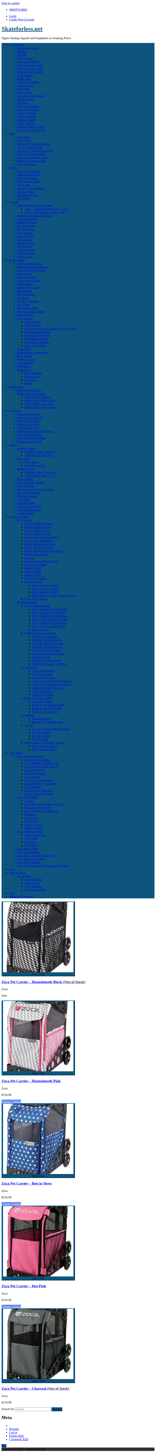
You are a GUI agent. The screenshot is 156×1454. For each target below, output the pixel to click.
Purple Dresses (26, 243)
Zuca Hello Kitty (34, 770)
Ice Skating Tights (27, 48)
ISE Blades (23, 198)
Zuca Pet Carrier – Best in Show (27, 1183)
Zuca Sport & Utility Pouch (40, 766)
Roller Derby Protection (31, 393)
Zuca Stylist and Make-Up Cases (44, 804)
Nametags (30, 814)
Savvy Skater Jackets (44, 746)
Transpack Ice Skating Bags (33, 143)
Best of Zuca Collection (38, 780)
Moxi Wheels (32, 325)
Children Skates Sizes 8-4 (39, 451)
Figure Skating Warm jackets (41, 537)
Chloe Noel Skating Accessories (51, 684)
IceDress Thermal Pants (46, 650)
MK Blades (24, 184)
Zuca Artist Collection (30, 831)
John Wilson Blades (29, 181)
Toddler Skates (26, 513)
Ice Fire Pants (40, 739)
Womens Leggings (35, 578)
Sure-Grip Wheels (35, 345)
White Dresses (25, 253)
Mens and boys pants (44, 592)
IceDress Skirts (41, 657)
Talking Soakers (26, 113)
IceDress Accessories (44, 636)
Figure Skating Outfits (37, 533)
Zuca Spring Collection (38, 790)
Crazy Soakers (33, 886)
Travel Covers (32, 824)
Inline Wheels (25, 315)
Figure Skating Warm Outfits (41, 561)
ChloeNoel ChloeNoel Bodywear (52, 681)
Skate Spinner (25, 75)
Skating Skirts (32, 575)
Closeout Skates (26, 503)
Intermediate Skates (28, 492)
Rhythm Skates (26, 294)
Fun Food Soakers (28, 109)
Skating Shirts (32, 571)
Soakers (21, 51)
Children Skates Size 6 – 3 (40, 472)
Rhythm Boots (33, 373)
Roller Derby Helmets (37, 397)
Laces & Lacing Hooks (31, 96)
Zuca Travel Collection (30, 859)
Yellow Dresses (26, 249)
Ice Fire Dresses (26, 226)
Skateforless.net (22, 28)
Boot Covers (24, 92)
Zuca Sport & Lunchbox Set (41, 763)
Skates (13, 445)
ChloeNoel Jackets (43, 670)
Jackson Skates (26, 448)
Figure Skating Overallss (39, 547)
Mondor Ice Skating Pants (47, 722)
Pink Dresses (24, 239)
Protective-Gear (26, 359)
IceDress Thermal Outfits (47, 640)
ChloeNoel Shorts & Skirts (48, 687)
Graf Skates (24, 499)
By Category (24, 520)
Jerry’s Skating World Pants (48, 612)
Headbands (23, 89)
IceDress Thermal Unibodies (49, 664)
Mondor (29, 715)
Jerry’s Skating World (37, 605)
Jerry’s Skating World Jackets (49, 609)
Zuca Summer (32, 787)
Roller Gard (24, 78)
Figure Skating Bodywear (39, 544)
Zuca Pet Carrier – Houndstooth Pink (31, 1081)
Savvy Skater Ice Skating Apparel (44, 742)
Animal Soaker (33, 879)
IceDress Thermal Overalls (48, 653)
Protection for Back (28, 424)
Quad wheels (25, 318)
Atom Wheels (32, 321)
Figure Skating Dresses (38, 523)
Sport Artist (31, 845)
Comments (18, 1439)
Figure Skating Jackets (37, 527)
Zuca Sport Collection (30, 756)
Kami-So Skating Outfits (47, 708)
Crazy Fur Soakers (28, 106)
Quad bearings (25, 362)
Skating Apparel (19, 516)
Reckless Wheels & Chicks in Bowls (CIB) (50, 328)
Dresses (13, 202)
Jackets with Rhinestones (39, 540)
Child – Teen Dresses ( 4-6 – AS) (44, 212)
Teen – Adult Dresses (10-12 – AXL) (46, 208)
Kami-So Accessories (45, 711)
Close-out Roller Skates (31, 311)
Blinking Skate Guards (30, 126)
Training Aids (25, 85)
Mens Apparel (40, 629)
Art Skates (23, 297)
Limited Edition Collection (40, 783)
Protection (15, 410)
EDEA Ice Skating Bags (31, 154)
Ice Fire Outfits (41, 735)
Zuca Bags (15, 752)
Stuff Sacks (31, 821)
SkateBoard (24, 366)
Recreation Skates (27, 308)
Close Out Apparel (35, 598)
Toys (12, 869)
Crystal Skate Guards (29, 72)
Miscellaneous (25, 99)
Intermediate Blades (29, 174)
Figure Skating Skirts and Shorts (43, 551)
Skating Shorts (33, 568)
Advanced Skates (27, 496)
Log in (13, 1432)
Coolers (29, 800)
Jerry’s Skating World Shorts (49, 622)
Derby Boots (32, 376)
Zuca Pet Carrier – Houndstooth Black (43, 982)
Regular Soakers (27, 119)
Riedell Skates (25, 468)
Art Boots (30, 380)
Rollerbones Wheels (36, 342)
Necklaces (23, 102)
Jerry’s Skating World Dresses (35, 205)
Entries (16, 1435)
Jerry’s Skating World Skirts (48, 626)
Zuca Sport (23, 137)
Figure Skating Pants (36, 530)
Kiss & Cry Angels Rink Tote (34, 150)
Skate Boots (24, 369)
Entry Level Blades (28, 171)
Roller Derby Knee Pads (39, 403)
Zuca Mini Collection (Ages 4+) (36, 855)
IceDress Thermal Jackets (47, 646)
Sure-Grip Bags (26, 164)
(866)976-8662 (18, 9)
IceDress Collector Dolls (46, 660)
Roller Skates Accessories (32, 352)
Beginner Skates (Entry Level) (35, 489)
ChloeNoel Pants (42, 674)
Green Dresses (25, 236)
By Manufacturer (27, 602)
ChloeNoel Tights (42, 694)
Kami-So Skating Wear (38, 698)
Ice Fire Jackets (41, 732)
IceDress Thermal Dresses (47, 643)
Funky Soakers (26, 123)
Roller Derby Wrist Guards (40, 407)
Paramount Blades (28, 195)
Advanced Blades (27, 178)
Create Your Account (21, 19)
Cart (11, 893)
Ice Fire (28, 725)
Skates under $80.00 (29, 506)
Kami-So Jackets (42, 701)
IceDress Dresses (27, 219)
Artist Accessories (35, 835)
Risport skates (25, 479)
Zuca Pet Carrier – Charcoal (35, 1389)
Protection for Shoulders (31, 438)
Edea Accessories (34, 465)
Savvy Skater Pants (43, 749)
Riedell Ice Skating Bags (31, 161)
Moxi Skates (24, 291)
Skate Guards (25, 58)
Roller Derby (17, 386)
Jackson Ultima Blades (30, 188)
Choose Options (11, 1101)
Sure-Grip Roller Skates (31, 270)
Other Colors (24, 256)
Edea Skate (23, 458)
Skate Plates (24, 349)
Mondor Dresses (27, 222)
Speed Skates (25, 284)
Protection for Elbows (30, 417)
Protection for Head (28, 421)
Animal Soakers (26, 116)
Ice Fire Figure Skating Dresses (51, 729)
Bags (12, 133)
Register (14, 1429)
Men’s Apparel (33, 581)
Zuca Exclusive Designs (38, 794)
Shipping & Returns (21, 896)
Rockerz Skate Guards (30, 68)
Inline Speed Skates (28, 280)
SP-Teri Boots (25, 486)
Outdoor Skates (26, 277)
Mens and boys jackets (45, 585)
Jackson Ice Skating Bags (32, 157)
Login (12, 16)
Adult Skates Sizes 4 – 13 (39, 475)
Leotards (29, 557)
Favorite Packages (28, 301)
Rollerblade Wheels (36, 338)
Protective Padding (28, 82)
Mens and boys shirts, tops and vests (54, 595)
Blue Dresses (25, 232)
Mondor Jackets (41, 718)
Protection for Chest (29, 414)
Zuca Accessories (27, 797)
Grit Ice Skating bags (29, 147)
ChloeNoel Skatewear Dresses (35, 215)
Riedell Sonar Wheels (37, 335)
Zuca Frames (32, 776)
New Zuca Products (29, 852)
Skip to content (11, 3)
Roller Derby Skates (29, 287)
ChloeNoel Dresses (43, 677)
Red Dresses (24, 246)
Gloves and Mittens (28, 61)
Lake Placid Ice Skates (30, 482)
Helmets (22, 54)
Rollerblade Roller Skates (32, 267)
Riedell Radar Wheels (37, 332)
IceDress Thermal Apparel (40, 633)
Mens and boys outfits (45, 588)
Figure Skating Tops (36, 554)
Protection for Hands (29, 441)
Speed (28, 383)
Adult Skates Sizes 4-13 (38, 455)
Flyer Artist (31, 838)
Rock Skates (24, 356)
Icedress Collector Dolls (31, 130)
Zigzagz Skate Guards (30, 65)
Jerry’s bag (23, 140)
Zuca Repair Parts (27, 848)
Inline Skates (24, 273)
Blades (13, 167)
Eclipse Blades (25, 191)
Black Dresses (25, 229)
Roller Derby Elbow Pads (39, 400)
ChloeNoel (30, 667)
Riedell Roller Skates (29, 263)
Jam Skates (23, 304)
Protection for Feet (28, 427)
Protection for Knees (29, 434)
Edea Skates (31, 462)
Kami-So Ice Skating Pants (48, 705)
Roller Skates (17, 260)
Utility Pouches (33, 828)
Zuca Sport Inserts (35, 773)
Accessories (16, 44)
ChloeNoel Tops (42, 691)
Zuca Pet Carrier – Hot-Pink (24, 1286)
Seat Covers (31, 817)
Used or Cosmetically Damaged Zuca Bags (43, 865)
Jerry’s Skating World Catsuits (50, 619)
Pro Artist (30, 841)
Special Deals (17, 872)
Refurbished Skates (28, 510)
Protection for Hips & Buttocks (35, 431)
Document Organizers (37, 807)
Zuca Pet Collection (29, 862)
